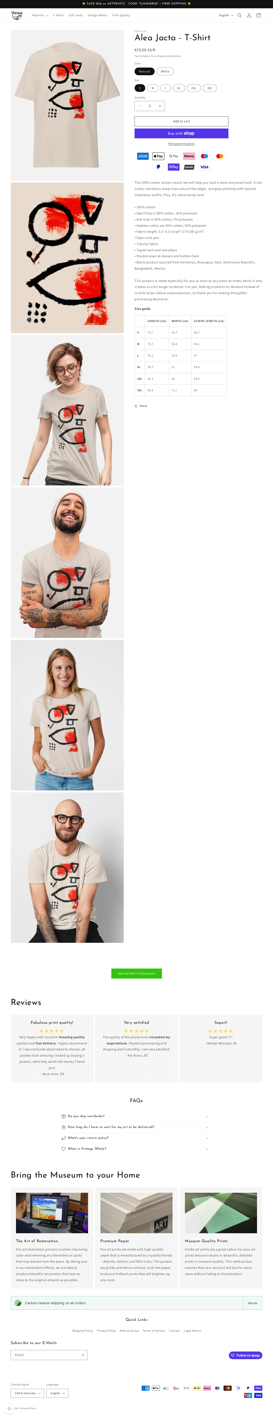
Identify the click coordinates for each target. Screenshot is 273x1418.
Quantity (140, 97)
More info (252, 1303)
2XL (193, 88)
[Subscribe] (82, 1355)
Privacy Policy (106, 1331)
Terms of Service (154, 1331)
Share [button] (143, 406)
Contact (174, 1331)
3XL (209, 88)
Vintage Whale (27, 1408)
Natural (144, 71)
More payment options (181, 143)
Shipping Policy (82, 1331)
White (165, 71)
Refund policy (129, 1331)
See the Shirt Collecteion (136, 973)
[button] (39, 15)
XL (179, 88)
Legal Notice (192, 1331)
